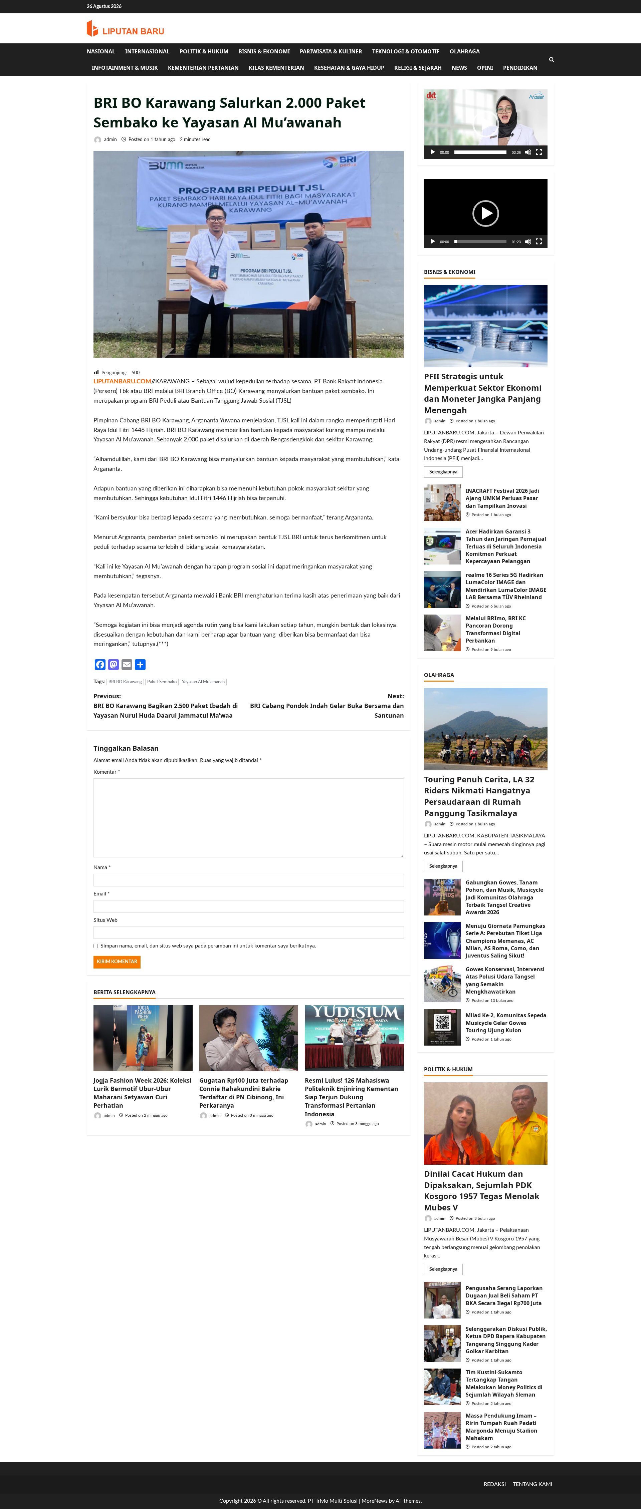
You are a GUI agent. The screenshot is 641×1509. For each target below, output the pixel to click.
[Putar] (432, 152)
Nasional (101, 51)
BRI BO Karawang (125, 682)
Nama (102, 867)
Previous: (165, 705)
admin (110, 139)
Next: (327, 705)
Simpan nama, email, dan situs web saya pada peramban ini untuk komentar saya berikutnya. (208, 946)
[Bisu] (528, 152)
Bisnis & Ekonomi (264, 51)
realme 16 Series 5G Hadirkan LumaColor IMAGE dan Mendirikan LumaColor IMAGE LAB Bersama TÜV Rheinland (442, 589)
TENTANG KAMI (533, 1484)
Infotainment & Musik (125, 67)
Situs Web (105, 920)
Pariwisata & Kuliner (331, 51)
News (459, 67)
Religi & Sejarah (418, 67)
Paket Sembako (162, 682)
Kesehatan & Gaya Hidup (349, 67)
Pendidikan (520, 67)
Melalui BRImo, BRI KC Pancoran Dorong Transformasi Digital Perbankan (442, 633)
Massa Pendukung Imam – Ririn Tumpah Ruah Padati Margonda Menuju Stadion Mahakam (442, 1430)
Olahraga (465, 51)
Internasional (147, 51)
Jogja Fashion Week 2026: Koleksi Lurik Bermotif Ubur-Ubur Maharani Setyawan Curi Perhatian (142, 1093)
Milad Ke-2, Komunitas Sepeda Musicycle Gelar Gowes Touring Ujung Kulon (442, 1027)
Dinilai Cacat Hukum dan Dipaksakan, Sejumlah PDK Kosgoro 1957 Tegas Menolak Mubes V (482, 1190)
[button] (485, 124)
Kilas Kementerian (276, 67)
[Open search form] (551, 59)
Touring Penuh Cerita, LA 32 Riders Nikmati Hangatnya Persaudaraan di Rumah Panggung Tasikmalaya (479, 796)
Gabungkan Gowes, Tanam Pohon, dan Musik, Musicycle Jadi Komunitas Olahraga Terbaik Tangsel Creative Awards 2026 (442, 897)
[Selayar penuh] (539, 152)
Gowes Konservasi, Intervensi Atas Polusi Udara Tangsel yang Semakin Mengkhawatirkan (442, 984)
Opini (485, 67)
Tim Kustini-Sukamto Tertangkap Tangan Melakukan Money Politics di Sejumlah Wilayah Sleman (442, 1387)
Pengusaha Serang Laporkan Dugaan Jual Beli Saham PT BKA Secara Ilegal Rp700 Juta (442, 1300)
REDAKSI (495, 1484)
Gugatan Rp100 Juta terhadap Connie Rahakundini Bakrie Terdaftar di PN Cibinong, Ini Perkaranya (243, 1093)
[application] (486, 124)
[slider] (480, 152)
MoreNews (375, 1501)
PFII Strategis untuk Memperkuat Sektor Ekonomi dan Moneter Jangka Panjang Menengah (483, 393)
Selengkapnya (446, 473)
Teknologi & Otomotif (406, 51)
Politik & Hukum (204, 51)
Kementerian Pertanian (203, 67)
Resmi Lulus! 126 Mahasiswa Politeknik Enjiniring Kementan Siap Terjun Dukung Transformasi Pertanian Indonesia (351, 1097)
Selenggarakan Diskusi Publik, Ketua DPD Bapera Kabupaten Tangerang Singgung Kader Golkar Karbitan (442, 1343)
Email (101, 893)
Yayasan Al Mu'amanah (203, 682)
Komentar (106, 772)
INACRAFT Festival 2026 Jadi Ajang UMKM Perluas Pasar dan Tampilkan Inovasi (442, 502)
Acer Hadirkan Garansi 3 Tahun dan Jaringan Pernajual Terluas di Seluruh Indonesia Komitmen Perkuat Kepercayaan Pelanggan (442, 546)
